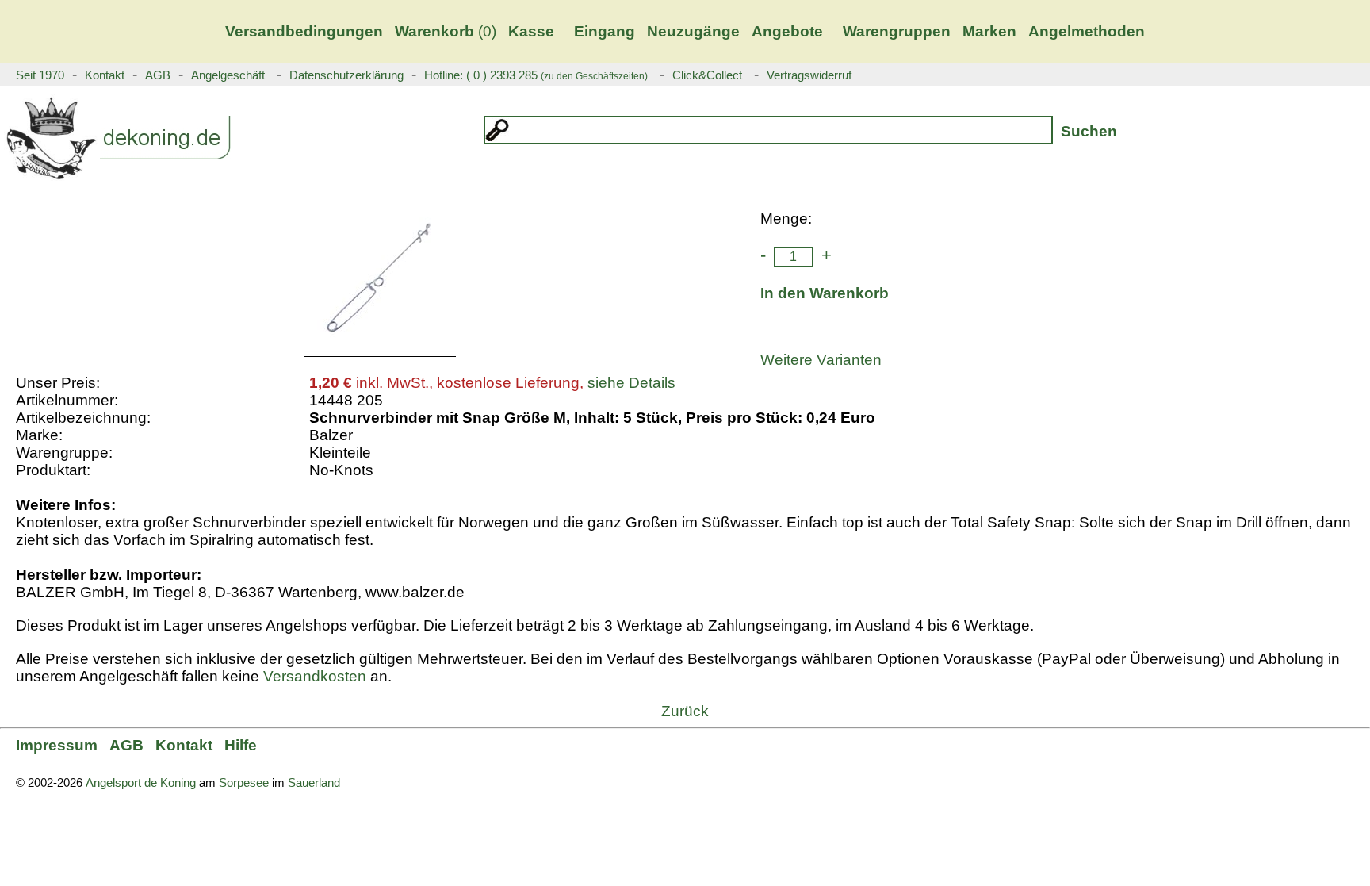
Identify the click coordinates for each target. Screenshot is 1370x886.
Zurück (685, 711)
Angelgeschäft (228, 75)
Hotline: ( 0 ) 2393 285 (536, 75)
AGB (157, 75)
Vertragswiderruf (809, 75)
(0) (445, 31)
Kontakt (104, 75)
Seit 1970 (40, 75)
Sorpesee (244, 783)
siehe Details (631, 382)
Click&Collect (707, 75)
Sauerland (314, 783)
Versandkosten (314, 676)
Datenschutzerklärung (346, 75)
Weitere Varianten (821, 359)
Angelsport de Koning (141, 783)
